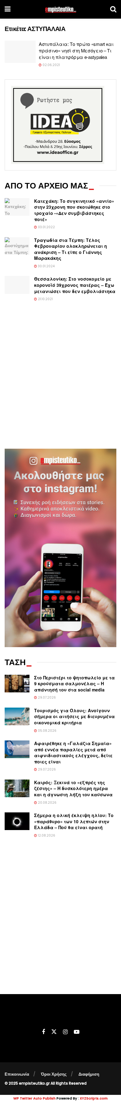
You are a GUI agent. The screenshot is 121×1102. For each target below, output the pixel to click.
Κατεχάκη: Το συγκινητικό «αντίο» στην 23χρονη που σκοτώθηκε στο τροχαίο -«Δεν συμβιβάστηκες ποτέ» (74, 210)
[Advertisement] (60, 378)
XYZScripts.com (94, 1098)
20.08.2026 (46, 802)
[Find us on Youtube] (76, 1032)
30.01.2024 (46, 266)
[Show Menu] (8, 9)
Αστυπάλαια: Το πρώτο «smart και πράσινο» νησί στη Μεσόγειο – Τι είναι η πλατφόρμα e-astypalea (76, 50)
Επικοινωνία (17, 1074)
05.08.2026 (46, 730)
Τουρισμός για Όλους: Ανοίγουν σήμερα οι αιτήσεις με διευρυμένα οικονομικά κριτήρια (74, 716)
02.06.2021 (51, 65)
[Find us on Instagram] (65, 1032)
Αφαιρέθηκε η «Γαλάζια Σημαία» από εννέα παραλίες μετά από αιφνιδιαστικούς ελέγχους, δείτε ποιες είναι (73, 752)
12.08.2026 (46, 835)
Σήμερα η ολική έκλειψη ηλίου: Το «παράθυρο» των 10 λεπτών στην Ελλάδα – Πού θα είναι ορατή (74, 821)
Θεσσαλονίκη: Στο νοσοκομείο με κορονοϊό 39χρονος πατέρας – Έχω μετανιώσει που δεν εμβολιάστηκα (74, 285)
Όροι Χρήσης (54, 1074)
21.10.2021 (45, 299)
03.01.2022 (46, 227)
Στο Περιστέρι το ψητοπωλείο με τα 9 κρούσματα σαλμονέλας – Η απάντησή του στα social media (74, 683)
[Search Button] (113, 9)
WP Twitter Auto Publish (34, 1098)
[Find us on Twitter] (54, 1032)
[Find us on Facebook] (43, 1032)
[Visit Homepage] (60, 9)
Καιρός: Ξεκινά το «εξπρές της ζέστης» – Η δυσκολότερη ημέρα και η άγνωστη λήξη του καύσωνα (73, 788)
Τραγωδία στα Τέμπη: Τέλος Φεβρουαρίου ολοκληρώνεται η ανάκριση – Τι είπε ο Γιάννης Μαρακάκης (70, 249)
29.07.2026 (46, 697)
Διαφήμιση (88, 1074)
